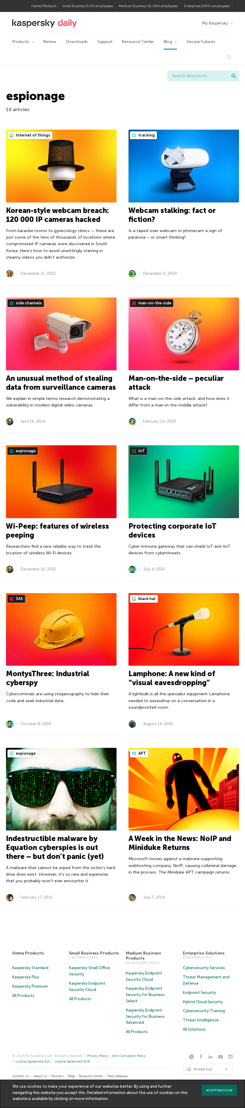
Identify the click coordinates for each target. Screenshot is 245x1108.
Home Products (43, 6)
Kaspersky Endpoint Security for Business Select (145, 994)
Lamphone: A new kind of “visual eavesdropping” (171, 678)
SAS (19, 598)
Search (233, 75)
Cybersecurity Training (204, 1011)
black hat (146, 598)
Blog (168, 41)
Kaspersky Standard (30, 968)
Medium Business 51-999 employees (148, 6)
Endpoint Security (199, 992)
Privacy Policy (97, 1056)
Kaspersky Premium (30, 986)
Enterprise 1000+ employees (207, 6)
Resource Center (138, 41)
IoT (141, 451)
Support (104, 41)
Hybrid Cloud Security (203, 1002)
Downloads (77, 41)
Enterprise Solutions (204, 953)
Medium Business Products (143, 956)
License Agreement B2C (33, 1062)
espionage (25, 451)
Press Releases (117, 1076)
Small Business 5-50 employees (87, 6)
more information (91, 1098)
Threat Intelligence (201, 1020)
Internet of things (32, 135)
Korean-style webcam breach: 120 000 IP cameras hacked (57, 215)
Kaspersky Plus (25, 977)
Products (20, 41)
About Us (40, 1076)
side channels (28, 303)
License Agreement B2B (72, 1062)
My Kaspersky (215, 23)
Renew (49, 41)
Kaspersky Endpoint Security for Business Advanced (145, 1016)
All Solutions (194, 1029)
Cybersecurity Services (204, 968)
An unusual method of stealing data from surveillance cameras (61, 383)
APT (141, 753)
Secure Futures (200, 41)
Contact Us (20, 1076)
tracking (146, 135)
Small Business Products (94, 953)
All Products (23, 995)
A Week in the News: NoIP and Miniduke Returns (179, 843)
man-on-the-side (154, 303)
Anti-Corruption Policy (129, 1056)
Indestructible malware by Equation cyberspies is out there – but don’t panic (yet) (55, 847)
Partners (57, 1076)
